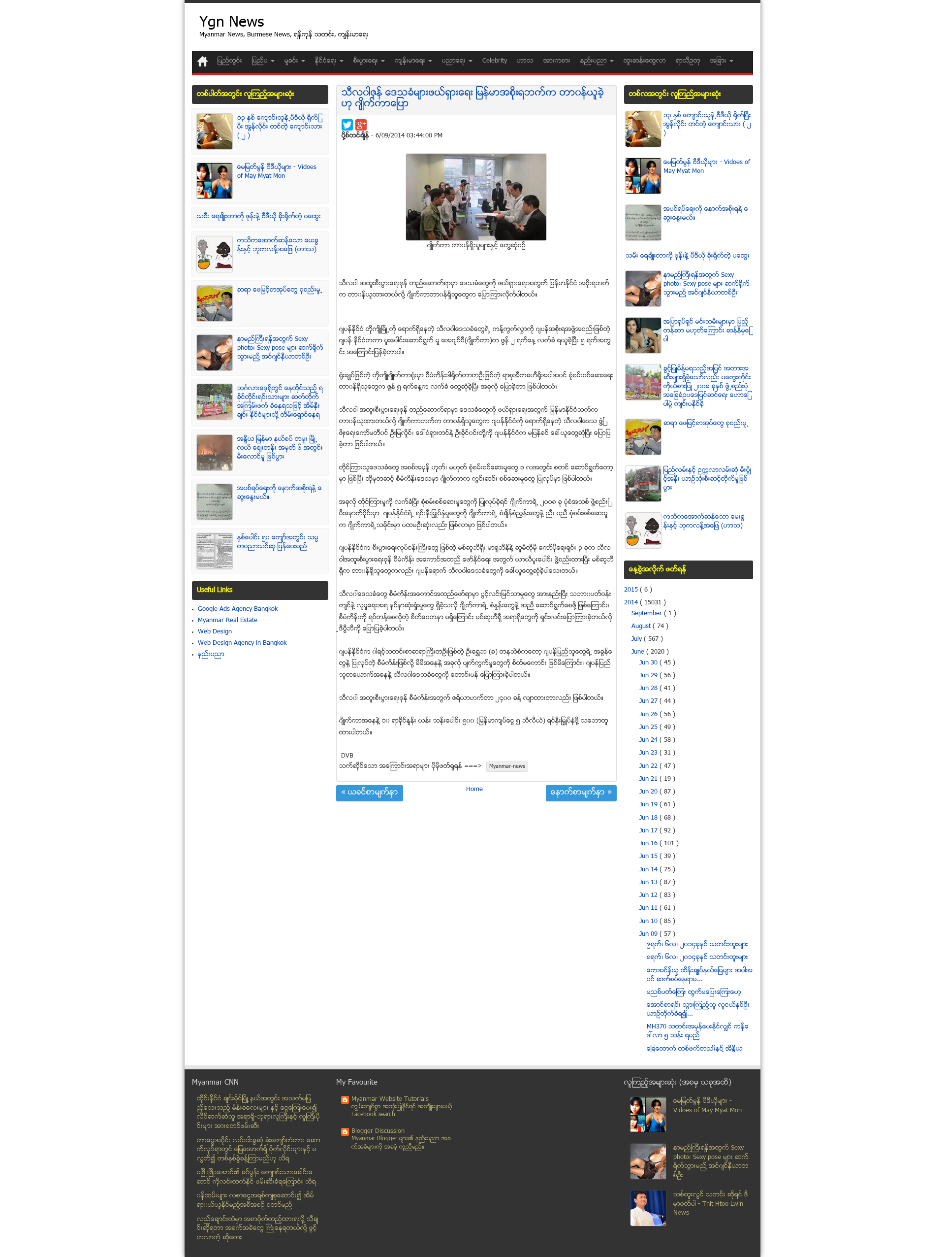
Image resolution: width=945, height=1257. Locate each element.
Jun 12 (649, 895)
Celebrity (494, 61)
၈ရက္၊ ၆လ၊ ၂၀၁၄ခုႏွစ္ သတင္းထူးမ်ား (697, 957)
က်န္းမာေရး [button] (411, 61)
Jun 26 (649, 714)
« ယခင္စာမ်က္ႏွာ (369, 793)
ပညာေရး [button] (455, 61)
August (642, 626)
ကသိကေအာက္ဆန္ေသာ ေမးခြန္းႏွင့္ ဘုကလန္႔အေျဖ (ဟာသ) (277, 245)
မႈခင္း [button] (292, 61)
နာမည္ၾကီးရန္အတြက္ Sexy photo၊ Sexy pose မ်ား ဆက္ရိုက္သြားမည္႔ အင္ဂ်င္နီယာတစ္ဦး (280, 348)
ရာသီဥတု (688, 61)
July (637, 639)
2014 (632, 602)
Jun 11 (649, 908)
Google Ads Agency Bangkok (238, 609)
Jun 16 (649, 843)
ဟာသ (525, 61)
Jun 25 (649, 727)
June (638, 652)
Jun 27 (649, 701)
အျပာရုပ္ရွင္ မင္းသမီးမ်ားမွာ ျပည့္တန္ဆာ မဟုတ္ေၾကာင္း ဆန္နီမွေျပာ (706, 331)
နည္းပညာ (211, 654)
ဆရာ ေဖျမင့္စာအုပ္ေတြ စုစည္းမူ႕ (279, 290)
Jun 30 (649, 663)
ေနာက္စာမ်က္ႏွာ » (581, 793)
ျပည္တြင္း (230, 61)
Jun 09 (649, 934)
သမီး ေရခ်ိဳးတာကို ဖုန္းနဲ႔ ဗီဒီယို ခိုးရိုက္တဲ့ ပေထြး (259, 216)
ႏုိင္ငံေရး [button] (327, 61)
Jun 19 (649, 804)
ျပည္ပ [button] (261, 61)
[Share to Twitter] (347, 125)
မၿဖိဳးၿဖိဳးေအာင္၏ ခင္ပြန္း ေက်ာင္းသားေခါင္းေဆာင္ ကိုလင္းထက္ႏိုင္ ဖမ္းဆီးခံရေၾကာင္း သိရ (256, 1177)
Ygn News (231, 23)
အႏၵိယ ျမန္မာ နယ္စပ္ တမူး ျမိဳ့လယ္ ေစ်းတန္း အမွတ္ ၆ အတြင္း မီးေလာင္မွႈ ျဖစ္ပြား (280, 448)
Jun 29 (649, 675)
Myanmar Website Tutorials (390, 1099)
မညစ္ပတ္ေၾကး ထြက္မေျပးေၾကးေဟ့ (694, 992)
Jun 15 (649, 856)
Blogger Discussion (378, 1131)
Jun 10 (649, 921)
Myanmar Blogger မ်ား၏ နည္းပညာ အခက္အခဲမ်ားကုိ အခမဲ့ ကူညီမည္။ (401, 1143)
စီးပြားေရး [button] (366, 61)
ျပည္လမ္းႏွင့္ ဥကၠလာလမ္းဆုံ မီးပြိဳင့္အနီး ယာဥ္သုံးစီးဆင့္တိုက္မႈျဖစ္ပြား (707, 479)
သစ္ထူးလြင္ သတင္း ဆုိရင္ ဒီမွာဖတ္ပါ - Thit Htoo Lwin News (710, 1204)
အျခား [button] (719, 61)
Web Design (215, 632)
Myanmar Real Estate (227, 620)
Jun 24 (649, 740)
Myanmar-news (507, 766)
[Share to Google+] (361, 125)
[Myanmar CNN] (202, 61)
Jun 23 (649, 753)
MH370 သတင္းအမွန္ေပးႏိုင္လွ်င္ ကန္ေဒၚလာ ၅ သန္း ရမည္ (698, 1031)
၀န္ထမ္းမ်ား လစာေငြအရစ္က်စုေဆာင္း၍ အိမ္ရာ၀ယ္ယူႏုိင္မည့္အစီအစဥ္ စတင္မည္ (255, 1200)
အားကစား (556, 61)
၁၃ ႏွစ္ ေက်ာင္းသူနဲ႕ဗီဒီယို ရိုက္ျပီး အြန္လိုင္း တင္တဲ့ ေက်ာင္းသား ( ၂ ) (279, 127)
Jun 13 (649, 882)
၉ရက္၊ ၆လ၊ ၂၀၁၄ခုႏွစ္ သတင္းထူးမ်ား (697, 944)
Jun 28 (649, 688)
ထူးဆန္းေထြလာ (645, 61)
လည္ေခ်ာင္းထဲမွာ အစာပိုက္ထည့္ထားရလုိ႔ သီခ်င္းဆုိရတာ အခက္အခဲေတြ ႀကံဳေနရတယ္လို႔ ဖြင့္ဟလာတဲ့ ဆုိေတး (257, 1228)
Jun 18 (649, 818)
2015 (632, 590)
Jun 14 (649, 869)
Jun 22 (649, 766)
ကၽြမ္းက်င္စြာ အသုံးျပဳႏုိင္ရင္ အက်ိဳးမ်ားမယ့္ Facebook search (401, 1111)
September (647, 613)
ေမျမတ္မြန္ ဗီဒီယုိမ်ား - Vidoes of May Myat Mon (276, 172)
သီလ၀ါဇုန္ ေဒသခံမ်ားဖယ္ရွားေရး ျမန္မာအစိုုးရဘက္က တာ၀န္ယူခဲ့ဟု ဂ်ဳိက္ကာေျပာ (473, 98)
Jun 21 (649, 779)
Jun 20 (649, 792)
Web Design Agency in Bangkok (242, 643)
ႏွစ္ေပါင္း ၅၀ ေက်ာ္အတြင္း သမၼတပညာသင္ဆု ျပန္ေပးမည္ (277, 542)
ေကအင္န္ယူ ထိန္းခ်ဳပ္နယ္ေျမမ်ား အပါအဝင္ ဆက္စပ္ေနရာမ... (700, 975)
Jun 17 (649, 831)
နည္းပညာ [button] (594, 61)
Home (474, 789)
